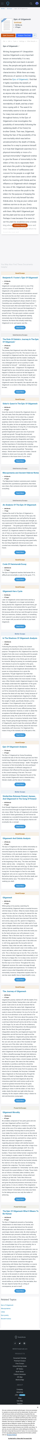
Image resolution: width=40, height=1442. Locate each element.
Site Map (20, 1401)
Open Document (8, 35)
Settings (21, 41)
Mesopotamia (5, 1308)
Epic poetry (5, 1315)
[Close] (38, 1407)
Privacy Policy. (11, 1434)
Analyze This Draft (24, 35)
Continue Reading (20, 225)
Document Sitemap (19, 1358)
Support (19, 1403)
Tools (15, 41)
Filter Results (31, 41)
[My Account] (38, 3)
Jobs (16, 1395)
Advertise (20, 1392)
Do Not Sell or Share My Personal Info (20, 1438)
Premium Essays (20, 1361)
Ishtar (3, 1312)
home (3, 8)
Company (20, 1389)
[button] (2, 3)
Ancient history (6, 1319)
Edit (9, 41)
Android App (20, 1380)
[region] (20, 1423)
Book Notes (20, 1372)
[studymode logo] (14, 3)
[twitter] (20, 1345)
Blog (19, 1398)
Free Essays (20, 1363)
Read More (20, 327)
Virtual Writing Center (20, 1366)
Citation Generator (20, 1374)
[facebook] (15, 1345)
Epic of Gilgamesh (22, 19)
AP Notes (20, 1369)
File (4, 41)
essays (9, 8)
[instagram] (25, 1345)
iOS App (20, 1377)
